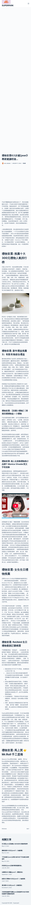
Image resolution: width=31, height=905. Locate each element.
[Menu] (28, 3)
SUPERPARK (8, 5)
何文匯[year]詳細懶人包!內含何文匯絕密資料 (15, 844)
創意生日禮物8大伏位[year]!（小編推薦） (14, 878)
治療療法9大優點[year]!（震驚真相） (13, 872)
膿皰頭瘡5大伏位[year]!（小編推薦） (12, 850)
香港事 (24, 163)
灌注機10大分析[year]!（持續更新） (12, 885)
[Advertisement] (15, 78)
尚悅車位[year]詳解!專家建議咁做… (12, 865)
